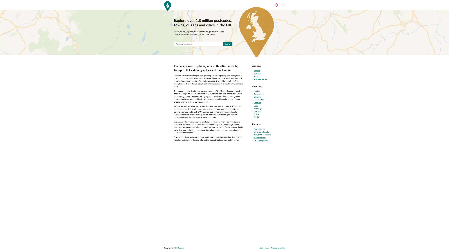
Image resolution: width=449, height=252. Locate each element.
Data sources (264, 248)
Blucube (181, 248)
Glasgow (257, 97)
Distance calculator (262, 132)
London (257, 91)
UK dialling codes (261, 141)
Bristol (256, 114)
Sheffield (257, 103)
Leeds (256, 106)
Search (227, 44)
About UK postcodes (262, 135)
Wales (256, 76)
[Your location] (276, 5)
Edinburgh (258, 109)
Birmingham (259, 94)
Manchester (259, 100)
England (257, 71)
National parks (260, 138)
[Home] (167, 6)
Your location (259, 129)
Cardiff (256, 117)
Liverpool (257, 111)
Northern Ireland (260, 79)
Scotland (257, 74)
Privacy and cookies (278, 248)
